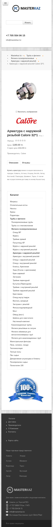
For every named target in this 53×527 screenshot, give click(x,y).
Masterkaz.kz (16, 56)
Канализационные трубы (21, 325)
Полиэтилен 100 (16, 365)
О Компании (13, 428)
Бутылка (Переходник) (22, 284)
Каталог (12, 419)
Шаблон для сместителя (23, 318)
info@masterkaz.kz (13, 40)
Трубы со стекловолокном (22, 226)
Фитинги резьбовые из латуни (23, 328)
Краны (12, 212)
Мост (15, 311)
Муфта (15, 236)
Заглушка (17, 277)
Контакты (12, 432)
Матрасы (13, 202)
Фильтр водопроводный (22, 308)
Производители (14, 425)
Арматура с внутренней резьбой (26, 256)
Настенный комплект (21, 321)
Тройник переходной (21, 280)
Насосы (13, 209)
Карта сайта (13, 440)
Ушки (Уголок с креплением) (24, 270)
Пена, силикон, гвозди (19, 345)
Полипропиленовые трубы (22, 222)
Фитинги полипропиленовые (22, 58)
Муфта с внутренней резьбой (25, 250)
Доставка (12, 422)
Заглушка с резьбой (21, 304)
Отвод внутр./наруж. (21, 297)
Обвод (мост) (18, 315)
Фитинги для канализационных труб (26, 338)
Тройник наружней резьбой (24, 291)
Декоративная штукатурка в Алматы (25, 359)
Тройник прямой (19, 239)
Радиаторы (14, 215)
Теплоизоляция (16, 348)
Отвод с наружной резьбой (24, 260)
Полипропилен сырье (19, 362)
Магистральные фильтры (20, 341)
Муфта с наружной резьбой (24, 246)
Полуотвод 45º (19, 243)
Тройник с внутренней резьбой (25, 287)
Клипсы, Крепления (21, 267)
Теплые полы (15, 352)
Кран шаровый (19, 273)
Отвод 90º (17, 232)
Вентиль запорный (20, 301)
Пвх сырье (14, 355)
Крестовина (17, 294)
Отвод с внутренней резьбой (24, 263)
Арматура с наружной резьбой (23, 61)
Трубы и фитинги (33, 56)
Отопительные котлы (18, 205)
